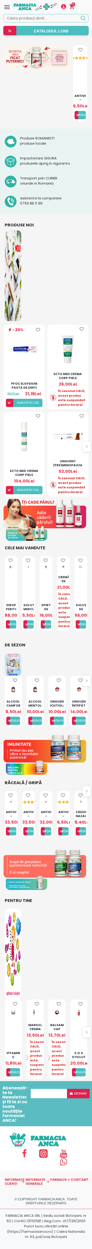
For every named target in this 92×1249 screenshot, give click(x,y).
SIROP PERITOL (11, 606)
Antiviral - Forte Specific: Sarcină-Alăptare (46, 813)
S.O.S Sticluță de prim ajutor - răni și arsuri (79, 1054)
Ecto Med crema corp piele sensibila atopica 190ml (24, 472)
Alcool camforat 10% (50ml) (13, 703)
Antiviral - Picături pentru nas (80, 97)
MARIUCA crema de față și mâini (35, 1026)
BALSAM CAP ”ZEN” (57, 1026)
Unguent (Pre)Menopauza (67, 462)
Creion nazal (81, 813)
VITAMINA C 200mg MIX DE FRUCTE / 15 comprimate (13, 1054)
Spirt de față (46, 606)
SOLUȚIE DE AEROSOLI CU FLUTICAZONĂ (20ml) (81, 606)
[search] (83, 18)
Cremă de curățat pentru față (63, 578)
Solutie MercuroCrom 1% (28, 606)
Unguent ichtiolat (57, 703)
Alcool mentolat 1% (35, 703)
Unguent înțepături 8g (79, 703)
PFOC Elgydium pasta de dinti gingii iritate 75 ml (24, 385)
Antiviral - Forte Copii (28, 813)
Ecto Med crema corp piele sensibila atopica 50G (68, 375)
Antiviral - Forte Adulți (11, 813)
